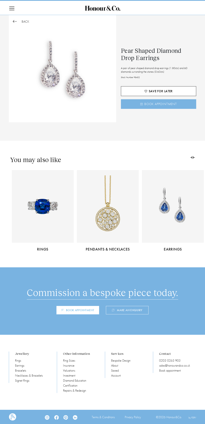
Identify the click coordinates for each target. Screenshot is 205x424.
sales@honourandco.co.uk (174, 365)
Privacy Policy (133, 417)
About (114, 365)
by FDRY (192, 417)
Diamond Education (74, 380)
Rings (18, 360)
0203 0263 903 (170, 360)
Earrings (19, 365)
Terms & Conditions (103, 417)
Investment (69, 375)
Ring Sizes (69, 360)
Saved (115, 370)
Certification (70, 385)
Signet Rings (22, 380)
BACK (25, 22)
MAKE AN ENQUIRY (130, 310)
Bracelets (20, 370)
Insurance (68, 365)
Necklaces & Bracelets (29, 375)
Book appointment (170, 370)
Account (116, 375)
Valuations (69, 370)
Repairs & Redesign (74, 390)
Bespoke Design (121, 360)
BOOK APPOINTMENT (160, 104)
